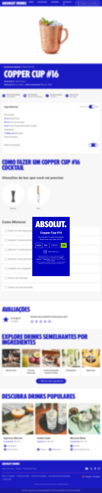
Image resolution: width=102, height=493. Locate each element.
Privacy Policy (47, 259)
